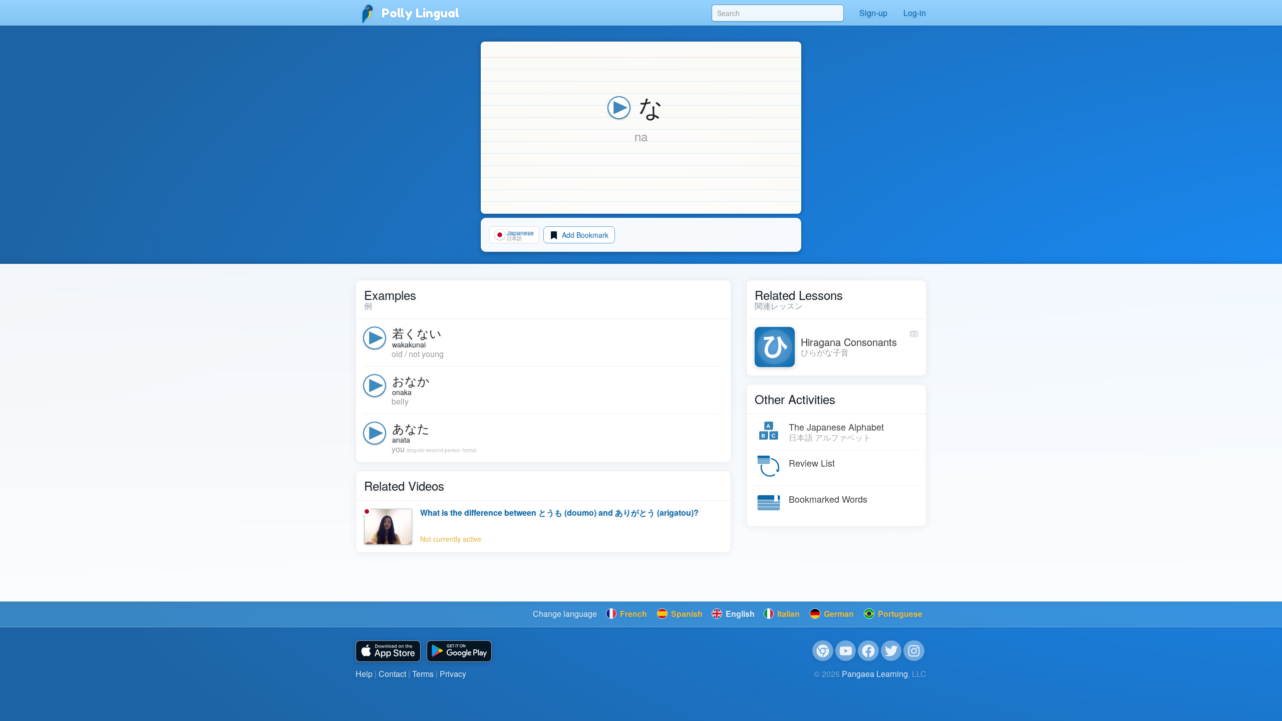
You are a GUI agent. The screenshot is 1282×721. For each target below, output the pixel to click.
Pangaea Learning (875, 673)
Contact (392, 673)
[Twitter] (891, 650)
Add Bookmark (584, 235)
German (838, 613)
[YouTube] (845, 650)
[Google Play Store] (459, 651)
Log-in (914, 13)
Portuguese (899, 613)
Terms (423, 673)
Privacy (453, 673)
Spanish (686, 613)
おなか (411, 380)
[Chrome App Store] (822, 650)
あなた (411, 428)
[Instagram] (913, 650)
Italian (787, 613)
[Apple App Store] (388, 651)
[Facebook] (868, 650)
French (632, 613)
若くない (417, 332)
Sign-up (873, 13)
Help (364, 673)
